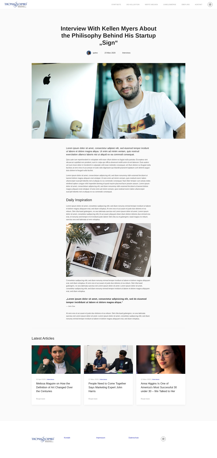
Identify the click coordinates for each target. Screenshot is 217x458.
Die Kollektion (132, 4)
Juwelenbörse (169, 4)
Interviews (126, 53)
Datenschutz (134, 438)
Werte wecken (151, 4)
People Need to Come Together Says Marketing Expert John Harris (107, 387)
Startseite (116, 4)
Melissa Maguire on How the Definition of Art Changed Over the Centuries (54, 387)
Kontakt (198, 4)
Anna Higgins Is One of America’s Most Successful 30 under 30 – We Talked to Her (159, 387)
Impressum (100, 438)
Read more (40, 399)
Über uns (186, 4)
